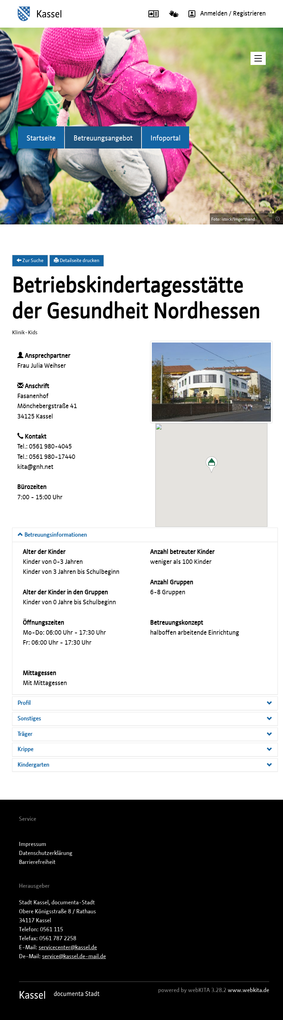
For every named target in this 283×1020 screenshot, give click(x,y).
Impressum (32, 844)
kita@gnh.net (35, 467)
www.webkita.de (248, 990)
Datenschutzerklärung (45, 853)
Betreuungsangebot (103, 138)
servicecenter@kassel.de (68, 947)
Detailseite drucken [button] (79, 260)
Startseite (41, 138)
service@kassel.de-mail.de (74, 956)
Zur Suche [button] (32, 260)
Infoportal (165, 138)
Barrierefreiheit (37, 862)
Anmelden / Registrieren (233, 14)
